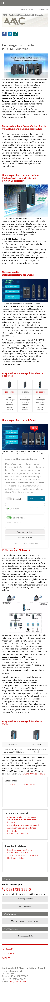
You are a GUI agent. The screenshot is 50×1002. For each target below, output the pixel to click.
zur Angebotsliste (26, 936)
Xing (15, 34)
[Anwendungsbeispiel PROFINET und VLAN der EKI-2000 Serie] (25, 613)
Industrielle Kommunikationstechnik (18, 832)
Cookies (6, 958)
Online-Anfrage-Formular (34, 774)
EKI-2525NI (9, 392)
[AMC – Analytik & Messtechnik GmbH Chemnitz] (17, 20)
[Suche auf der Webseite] (2, 3)
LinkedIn (10, 34)
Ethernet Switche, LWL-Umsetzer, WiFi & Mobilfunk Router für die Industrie (22, 819)
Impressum (7, 949)
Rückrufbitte (26, 906)
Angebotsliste (43, 9)
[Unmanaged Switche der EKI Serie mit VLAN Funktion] (25, 437)
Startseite (23, 9)
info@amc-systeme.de (19, 981)
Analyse (16, 508)
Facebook (4, 34)
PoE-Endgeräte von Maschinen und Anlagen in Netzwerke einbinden (23, 826)
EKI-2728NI (40, 392)
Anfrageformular (26, 899)
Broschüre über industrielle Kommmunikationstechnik (19, 851)
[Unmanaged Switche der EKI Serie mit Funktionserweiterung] (26, 65)
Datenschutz (8, 953)
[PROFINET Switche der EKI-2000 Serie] (26, 200)
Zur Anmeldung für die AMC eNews (26, 921)
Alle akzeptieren (25, 538)
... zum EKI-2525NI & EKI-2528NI (21, 784)
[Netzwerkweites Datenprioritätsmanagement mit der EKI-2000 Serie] (25, 290)
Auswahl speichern (25, 532)
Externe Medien (19, 518)
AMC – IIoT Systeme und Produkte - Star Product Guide (23, 856)
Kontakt (14, 543)
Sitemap (32, 9)
